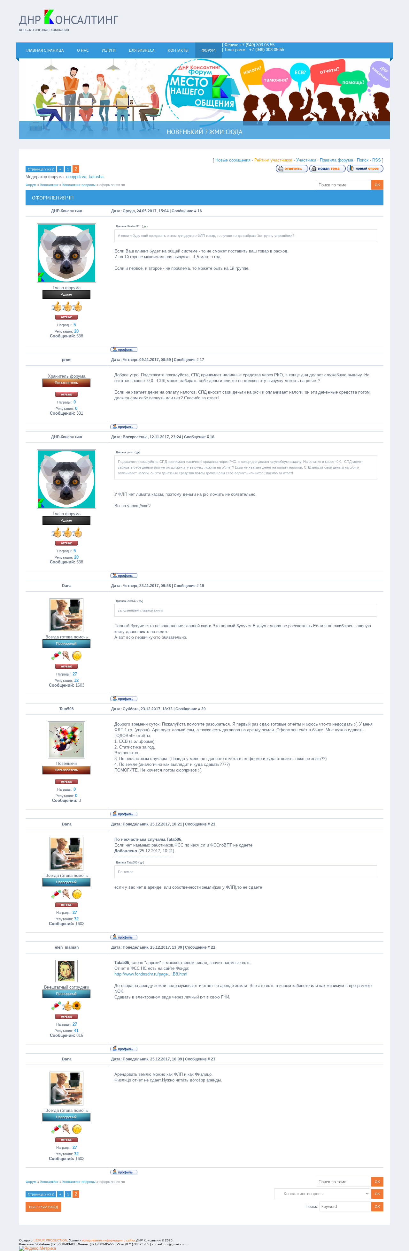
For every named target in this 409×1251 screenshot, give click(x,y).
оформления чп (112, 185)
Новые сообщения (233, 160)
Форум (31, 185)
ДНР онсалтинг (68, 19)
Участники (306, 160)
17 (202, 360)
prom (67, 360)
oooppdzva (76, 176)
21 (213, 824)
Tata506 (66, 709)
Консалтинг (49, 185)
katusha (96, 176)
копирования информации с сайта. (109, 1240)
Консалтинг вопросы (79, 185)
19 (202, 586)
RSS (376, 160)
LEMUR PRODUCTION (50, 1240)
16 (199, 211)
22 (213, 947)
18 (212, 437)
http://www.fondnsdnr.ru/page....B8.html (150, 974)
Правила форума (336, 160)
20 (203, 709)
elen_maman (67, 947)
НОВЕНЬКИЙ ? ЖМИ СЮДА (205, 132)
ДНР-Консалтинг (66, 211)
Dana (67, 586)
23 (213, 1059)
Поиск (362, 160)
